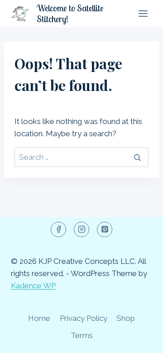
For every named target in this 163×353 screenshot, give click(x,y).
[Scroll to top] (140, 339)
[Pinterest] (104, 229)
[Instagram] (81, 229)
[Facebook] (58, 229)
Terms (82, 335)
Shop (125, 318)
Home (39, 318)
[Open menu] (143, 13)
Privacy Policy (83, 318)
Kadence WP (33, 285)
